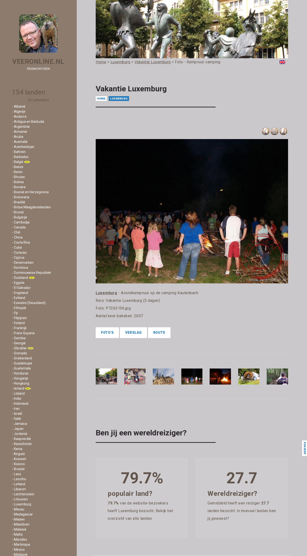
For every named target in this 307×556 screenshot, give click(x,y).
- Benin (17, 172)
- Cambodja (21, 222)
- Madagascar (22, 514)
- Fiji (15, 313)
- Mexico (18, 549)
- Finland (18, 323)
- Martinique (21, 544)
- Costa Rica (21, 242)
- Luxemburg (21, 504)
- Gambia (19, 338)
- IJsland (18, 393)
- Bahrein (19, 152)
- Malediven (21, 524)
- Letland (18, 484)
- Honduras (20, 373)
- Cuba (17, 247)
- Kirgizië (18, 454)
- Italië (16, 419)
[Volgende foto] (283, 131)
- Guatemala (21, 368)
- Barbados (20, 157)
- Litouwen (20, 499)
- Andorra (19, 116)
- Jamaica (19, 424)
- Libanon (19, 489)
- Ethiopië (19, 308)
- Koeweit (19, 459)
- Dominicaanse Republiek (31, 273)
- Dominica (20, 267)
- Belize (17, 167)
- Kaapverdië (21, 439)
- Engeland (20, 293)
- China (17, 237)
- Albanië (18, 106)
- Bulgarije (19, 217)
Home (101, 98)
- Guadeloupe (22, 363)
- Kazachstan (22, 444)
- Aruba (17, 137)
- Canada (19, 227)
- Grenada (19, 353)
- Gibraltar (19, 348)
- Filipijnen (19, 318)
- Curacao (19, 252)
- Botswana (20, 197)
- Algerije (18, 111)
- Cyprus (18, 257)
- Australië (20, 142)
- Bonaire (19, 187)
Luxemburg (119, 98)
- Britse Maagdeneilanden (31, 207)
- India (16, 398)
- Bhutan (18, 177)
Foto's (107, 332)
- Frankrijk (19, 328)
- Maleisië (19, 529)
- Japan (18, 429)
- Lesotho (19, 479)
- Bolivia (18, 182)
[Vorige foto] (274, 131)
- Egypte (18, 283)
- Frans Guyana (23, 333)
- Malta (17, 534)
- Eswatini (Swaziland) (29, 303)
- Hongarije (20, 378)
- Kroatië (18, 469)
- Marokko (19, 539)
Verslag (133, 332)
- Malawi (18, 519)
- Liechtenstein (23, 494)
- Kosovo (18, 464)
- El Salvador (21, 288)
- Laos (16, 474)
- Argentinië (21, 127)
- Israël (17, 414)
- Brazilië (18, 202)
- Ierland (18, 388)
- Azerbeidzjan (23, 147)
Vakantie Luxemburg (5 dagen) (133, 300)
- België (17, 162)
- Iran (16, 408)
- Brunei (18, 212)
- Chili (16, 232)
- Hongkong (20, 383)
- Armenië (19, 132)
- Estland (18, 298)
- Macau (18, 509)
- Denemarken (23, 262)
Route (159, 332)
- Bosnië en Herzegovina (30, 192)
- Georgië (19, 343)
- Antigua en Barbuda (28, 121)
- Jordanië (19, 434)
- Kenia (17, 449)
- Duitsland (20, 278)
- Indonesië (20, 403)
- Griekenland (22, 358)
